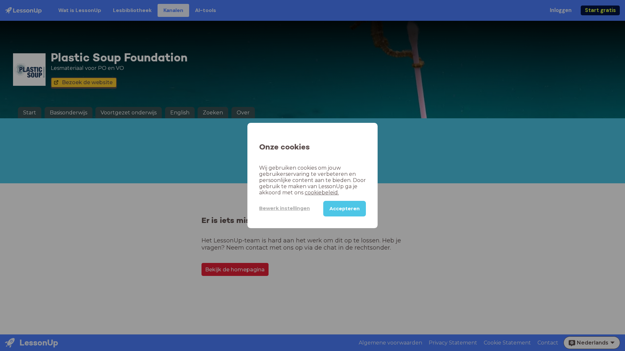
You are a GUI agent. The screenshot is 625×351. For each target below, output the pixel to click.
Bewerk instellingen (284, 208)
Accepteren (344, 209)
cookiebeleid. (322, 192)
